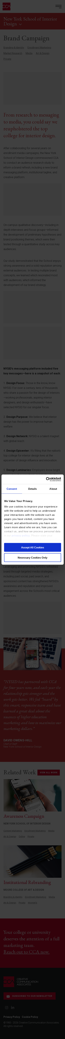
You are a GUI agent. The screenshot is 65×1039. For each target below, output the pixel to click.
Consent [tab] (12, 488)
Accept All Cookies (32, 547)
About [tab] (53, 488)
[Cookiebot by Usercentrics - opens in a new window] (46, 479)
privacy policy (21, 535)
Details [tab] (32, 488)
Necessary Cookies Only (32, 557)
